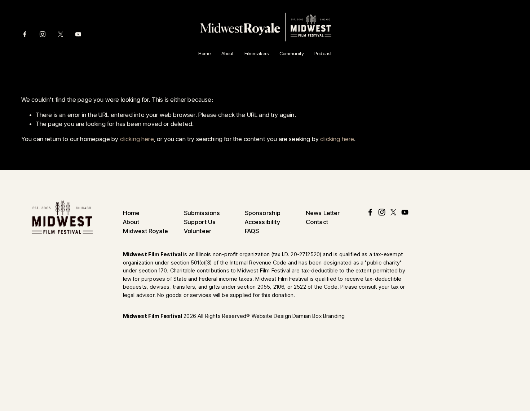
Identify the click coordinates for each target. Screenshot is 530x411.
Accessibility (262, 222)
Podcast (323, 53)
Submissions (202, 213)
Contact (317, 222)
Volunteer (198, 231)
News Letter (323, 213)
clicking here (137, 139)
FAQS (252, 231)
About (227, 53)
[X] (60, 34)
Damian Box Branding (318, 315)
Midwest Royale (145, 231)
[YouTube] (78, 34)
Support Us (200, 222)
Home (204, 53)
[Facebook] (24, 34)
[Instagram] (42, 34)
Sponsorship (263, 213)
